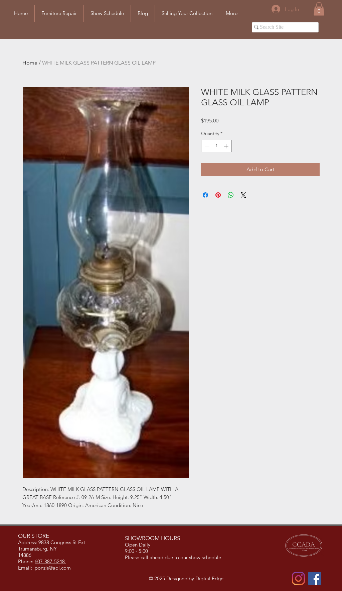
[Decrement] (206, 146)
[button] (319, 9)
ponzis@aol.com (53, 568)
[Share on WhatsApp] (231, 195)
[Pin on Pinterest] (218, 195)
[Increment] (226, 146)
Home (29, 63)
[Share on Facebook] (205, 195)
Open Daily (138, 544)
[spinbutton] (216, 146)
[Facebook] (314, 578)
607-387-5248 (50, 561)
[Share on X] (243, 195)
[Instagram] (298, 578)
